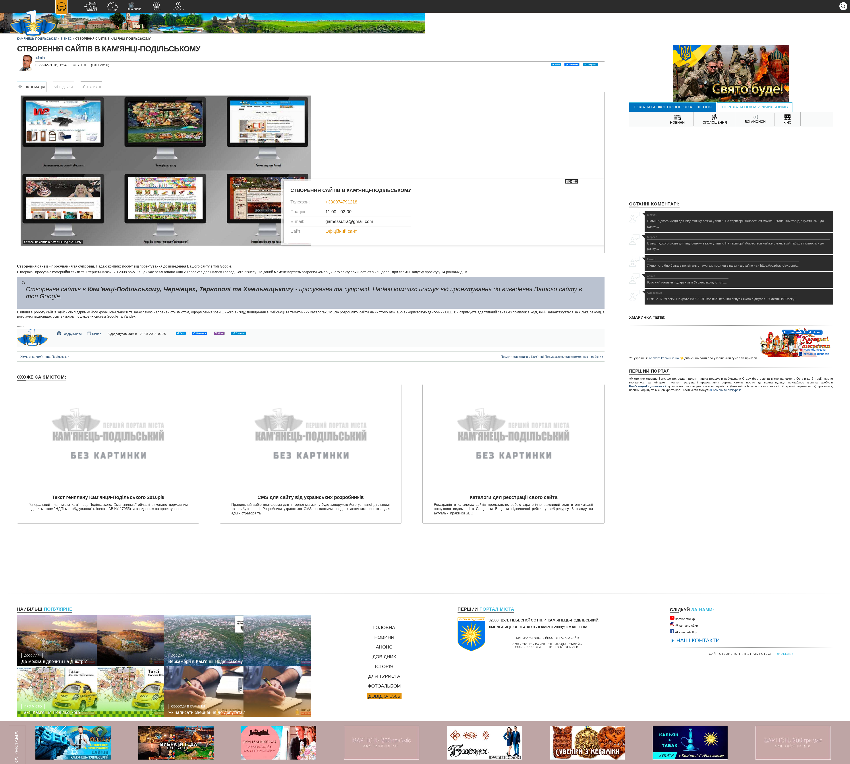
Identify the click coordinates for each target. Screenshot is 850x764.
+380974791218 (341, 201)
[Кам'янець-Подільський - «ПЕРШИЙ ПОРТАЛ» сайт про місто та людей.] (33, 23)
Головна (384, 627)
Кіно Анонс (134, 6)
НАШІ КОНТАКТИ (698, 640)
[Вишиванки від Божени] (484, 743)
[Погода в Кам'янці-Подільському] (112, 7)
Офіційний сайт (341, 231)
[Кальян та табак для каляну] (690, 743)
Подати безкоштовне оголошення (673, 107)
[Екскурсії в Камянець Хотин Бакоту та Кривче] (176, 743)
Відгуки (65, 87)
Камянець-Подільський (37, 38)
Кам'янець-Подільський (647, 386)
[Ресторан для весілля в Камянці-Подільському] (278, 743)
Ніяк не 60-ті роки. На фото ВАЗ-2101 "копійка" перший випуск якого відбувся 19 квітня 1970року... (722, 296)
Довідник (384, 656)
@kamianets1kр (686, 625)
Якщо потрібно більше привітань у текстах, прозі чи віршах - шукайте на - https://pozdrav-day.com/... (723, 262)
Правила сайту (568, 637)
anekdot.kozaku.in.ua (664, 358)
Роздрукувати (69, 333)
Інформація (33, 87)
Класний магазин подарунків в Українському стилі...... (687, 279)
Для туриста (384, 676)
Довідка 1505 (384, 696)
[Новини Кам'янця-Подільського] (90, 7)
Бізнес (66, 38)
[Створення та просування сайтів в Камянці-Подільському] (73, 743)
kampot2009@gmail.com (562, 627)
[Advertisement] (731, 162)
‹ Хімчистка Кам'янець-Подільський (43, 356)
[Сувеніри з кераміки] (587, 743)
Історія (384, 666)
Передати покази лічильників (755, 107)
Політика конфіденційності (535, 637)
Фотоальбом (384, 685)
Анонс (384, 646)
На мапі (93, 87)
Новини (384, 637)
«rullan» (785, 653)
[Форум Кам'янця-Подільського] (156, 7)
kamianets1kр (684, 619)
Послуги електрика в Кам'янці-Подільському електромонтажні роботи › (552, 356)
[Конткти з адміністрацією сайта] (178, 7)
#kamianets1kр (685, 632)
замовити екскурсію (727, 390)
